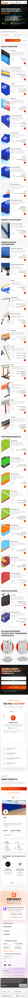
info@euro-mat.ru (9, 956)
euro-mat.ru (7, 958)
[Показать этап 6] (17, 711)
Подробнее (3, 985)
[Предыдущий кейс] (9, 797)
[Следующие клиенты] (19, 883)
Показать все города (8, 951)
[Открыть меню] (25, 2)
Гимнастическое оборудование (12, 40)
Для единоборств (6, 35)
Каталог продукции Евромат (14, 792)
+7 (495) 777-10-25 (7, 945)
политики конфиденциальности (9, 691)
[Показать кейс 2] (14, 797)
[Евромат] (5, 2)
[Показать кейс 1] (13, 797)
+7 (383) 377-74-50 (7, 948)
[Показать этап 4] (15, 711)
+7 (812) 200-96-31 (19, 945)
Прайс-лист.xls (5, 23)
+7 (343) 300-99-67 (19, 948)
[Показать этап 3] (14, 711)
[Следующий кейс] (18, 797)
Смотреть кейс (7, 834)
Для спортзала (17, 35)
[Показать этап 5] (16, 711)
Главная (3, 4)
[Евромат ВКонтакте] (4, 961)
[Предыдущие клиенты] (9, 883)
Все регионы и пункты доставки (13, 953)
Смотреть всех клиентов (14, 788)
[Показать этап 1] (11, 711)
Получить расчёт (13, 687)
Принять (23, 985)
